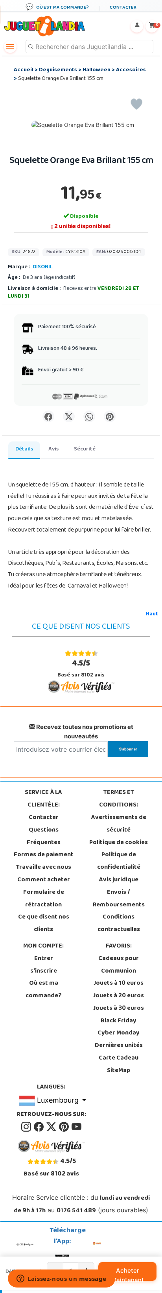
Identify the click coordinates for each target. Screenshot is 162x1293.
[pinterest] (64, 1127)
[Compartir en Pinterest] (110, 416)
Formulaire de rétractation (43, 898)
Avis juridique (118, 880)
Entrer (43, 959)
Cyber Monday (119, 1033)
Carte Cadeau (118, 1058)
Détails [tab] (24, 449)
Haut (152, 614)
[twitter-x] (52, 1127)
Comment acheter (43, 880)
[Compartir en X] (69, 416)
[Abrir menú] (10, 46)
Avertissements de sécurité (118, 824)
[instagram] (26, 1127)
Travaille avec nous (43, 867)
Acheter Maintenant (127, 1274)
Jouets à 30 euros (118, 1008)
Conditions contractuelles (119, 923)
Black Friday (118, 1021)
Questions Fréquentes (44, 836)
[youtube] (76, 1127)
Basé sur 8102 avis (81, 668)
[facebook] (39, 1127)
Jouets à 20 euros (118, 996)
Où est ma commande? (44, 989)
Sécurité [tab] (85, 449)
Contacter (44, 818)
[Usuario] (137, 26)
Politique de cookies (118, 843)
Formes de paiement (44, 855)
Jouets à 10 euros (119, 983)
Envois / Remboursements (119, 898)
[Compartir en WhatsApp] (89, 416)
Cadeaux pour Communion (118, 965)
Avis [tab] (53, 449)
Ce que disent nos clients (43, 923)
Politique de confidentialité (118, 861)
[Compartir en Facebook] (48, 416)
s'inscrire (43, 971)
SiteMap (118, 1071)
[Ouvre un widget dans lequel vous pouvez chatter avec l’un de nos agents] (61, 1279)
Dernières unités (119, 1046)
